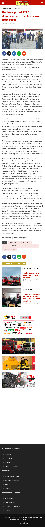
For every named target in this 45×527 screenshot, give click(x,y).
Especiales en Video (12, 476)
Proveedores (9, 462)
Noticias (25, 268)
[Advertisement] (22, 413)
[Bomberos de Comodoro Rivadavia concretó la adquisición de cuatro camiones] (11, 276)
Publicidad (8, 454)
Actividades (6, 9)
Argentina (17, 9)
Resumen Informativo (12, 480)
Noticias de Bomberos (9, 249)
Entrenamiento (10, 502)
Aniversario (12, 242)
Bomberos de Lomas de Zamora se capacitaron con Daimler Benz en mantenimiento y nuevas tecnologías (31, 296)
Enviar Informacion (11, 466)
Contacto (8, 458)
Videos (7, 484)
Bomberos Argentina (25, 242)
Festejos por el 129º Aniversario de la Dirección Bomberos (20, 246)
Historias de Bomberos (13, 506)
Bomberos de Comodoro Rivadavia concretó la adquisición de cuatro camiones (31, 274)
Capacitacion (9, 488)
